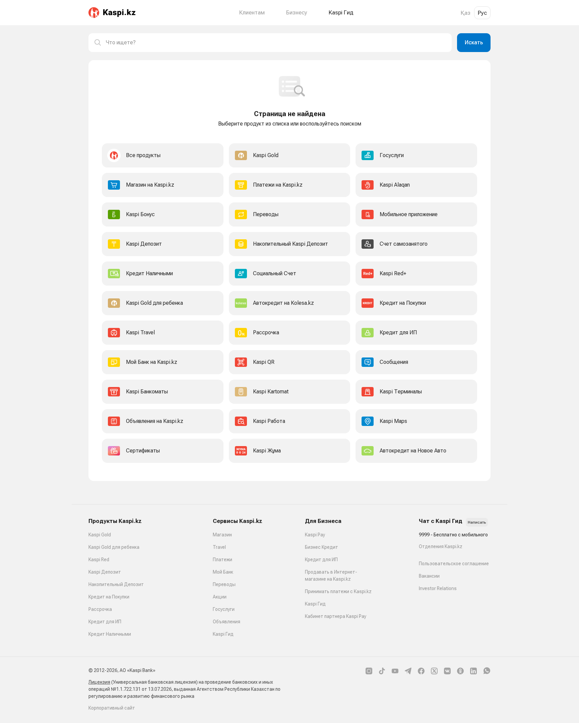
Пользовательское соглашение (454, 563)
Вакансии (429, 576)
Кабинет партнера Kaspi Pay (335, 616)
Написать (477, 522)
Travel (219, 547)
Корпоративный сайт (111, 708)
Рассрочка (100, 609)
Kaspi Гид (223, 634)
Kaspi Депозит (104, 572)
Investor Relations (438, 588)
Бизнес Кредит (321, 547)
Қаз (465, 12)
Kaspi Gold (99, 534)
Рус (482, 12)
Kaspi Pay (315, 534)
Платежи (222, 559)
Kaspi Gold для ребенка (113, 547)
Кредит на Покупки (108, 596)
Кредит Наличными (109, 634)
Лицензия (99, 682)
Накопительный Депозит (116, 584)
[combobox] (276, 42)
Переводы (224, 584)
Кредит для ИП (104, 621)
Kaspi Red (98, 559)
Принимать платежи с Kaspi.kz (338, 591)
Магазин (222, 534)
